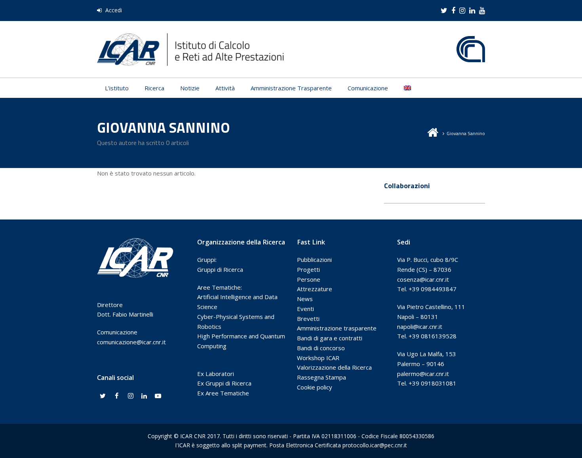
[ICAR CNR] (190, 49)
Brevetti (308, 319)
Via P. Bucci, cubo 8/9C (427, 259)
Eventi (305, 309)
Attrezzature (314, 289)
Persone (308, 279)
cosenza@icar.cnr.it (423, 279)
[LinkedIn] (144, 396)
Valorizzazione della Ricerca (334, 367)
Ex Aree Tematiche (223, 393)
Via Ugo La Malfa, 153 (426, 354)
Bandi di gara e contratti (329, 338)
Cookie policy (314, 387)
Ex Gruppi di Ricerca (224, 383)
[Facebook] (117, 396)
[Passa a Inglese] (407, 88)
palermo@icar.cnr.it (423, 374)
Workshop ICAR (318, 358)
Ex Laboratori (215, 374)
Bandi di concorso (321, 348)
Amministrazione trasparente (337, 328)
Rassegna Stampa (321, 377)
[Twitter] (103, 396)
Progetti (308, 269)
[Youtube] (158, 396)
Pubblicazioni (314, 259)
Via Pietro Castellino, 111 (431, 307)
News (305, 299)
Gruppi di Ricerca (220, 269)
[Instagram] (131, 396)
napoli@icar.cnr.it (419, 326)
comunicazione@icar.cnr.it (131, 342)
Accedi (113, 10)
